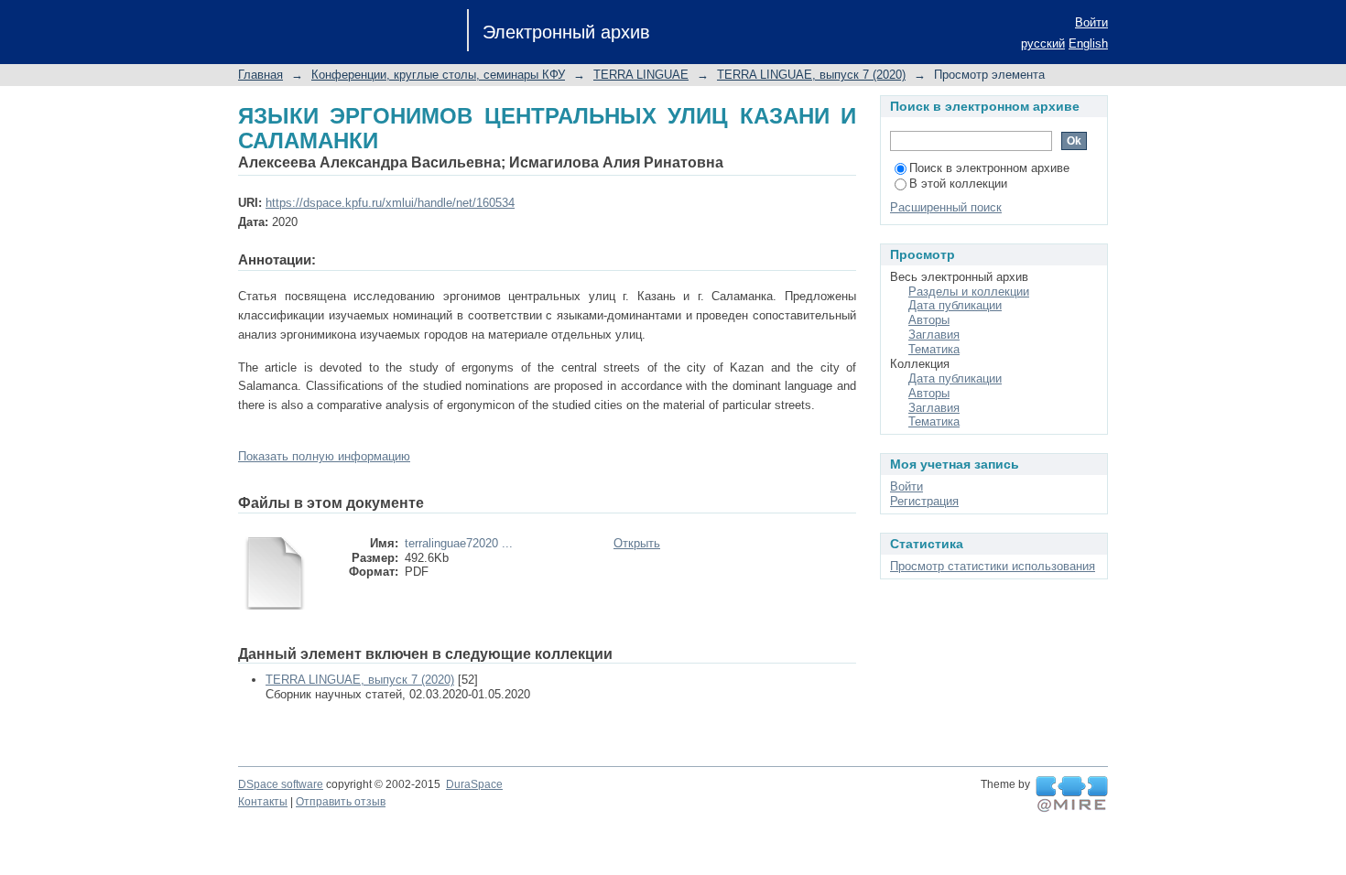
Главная (260, 74)
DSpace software (280, 784)
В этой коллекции (958, 183)
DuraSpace (474, 784)
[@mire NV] (1072, 794)
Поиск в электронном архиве (989, 168)
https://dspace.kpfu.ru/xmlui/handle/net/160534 (390, 203)
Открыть (636, 543)
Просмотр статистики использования (992, 566)
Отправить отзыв (340, 801)
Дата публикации (955, 305)
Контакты (263, 801)
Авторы (929, 320)
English (1088, 43)
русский (1043, 43)
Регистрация (924, 501)
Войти (1091, 22)
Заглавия (934, 334)
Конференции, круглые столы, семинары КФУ (438, 74)
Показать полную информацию (324, 456)
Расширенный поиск (946, 207)
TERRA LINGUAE (641, 74)
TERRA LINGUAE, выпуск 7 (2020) (811, 74)
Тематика (934, 349)
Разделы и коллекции (968, 291)
